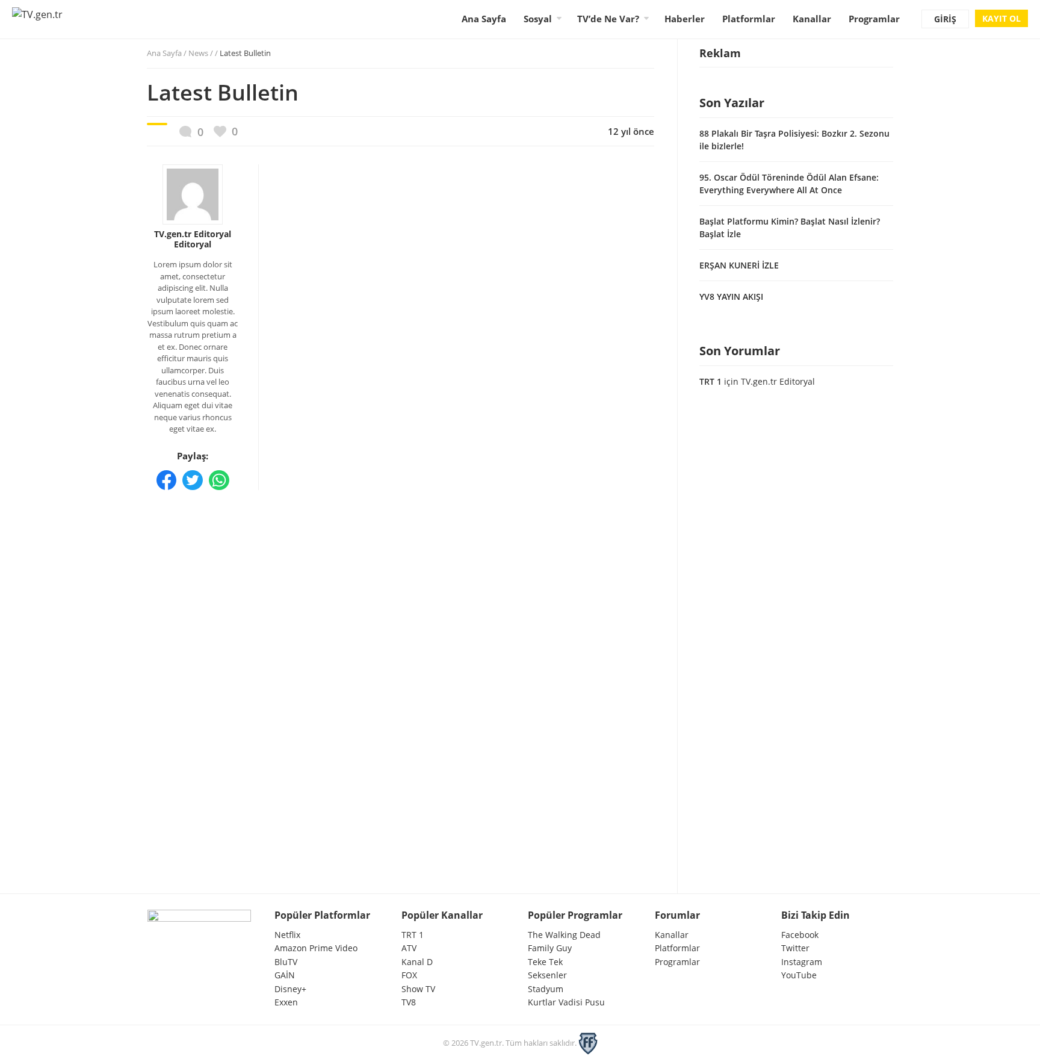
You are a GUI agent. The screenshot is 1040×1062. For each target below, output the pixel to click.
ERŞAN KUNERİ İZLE (739, 265)
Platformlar (748, 19)
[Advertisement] (400, 579)
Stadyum (545, 989)
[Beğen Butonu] (226, 131)
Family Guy (550, 948)
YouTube (799, 975)
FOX (409, 975)
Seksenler (547, 975)
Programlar (874, 19)
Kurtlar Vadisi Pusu (566, 1002)
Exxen (286, 1002)
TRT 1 (710, 381)
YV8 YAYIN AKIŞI (731, 296)
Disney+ (290, 989)
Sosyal (538, 19)
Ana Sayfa (484, 19)
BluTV (285, 961)
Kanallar (812, 19)
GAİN (284, 975)
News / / (229, 53)
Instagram (801, 961)
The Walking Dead (564, 934)
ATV (408, 948)
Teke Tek (545, 961)
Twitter (795, 948)
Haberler (684, 19)
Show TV (418, 989)
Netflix (287, 934)
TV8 (408, 1002)
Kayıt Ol (1001, 18)
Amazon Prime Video (316, 948)
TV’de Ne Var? (608, 19)
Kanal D (417, 961)
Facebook (800, 934)
